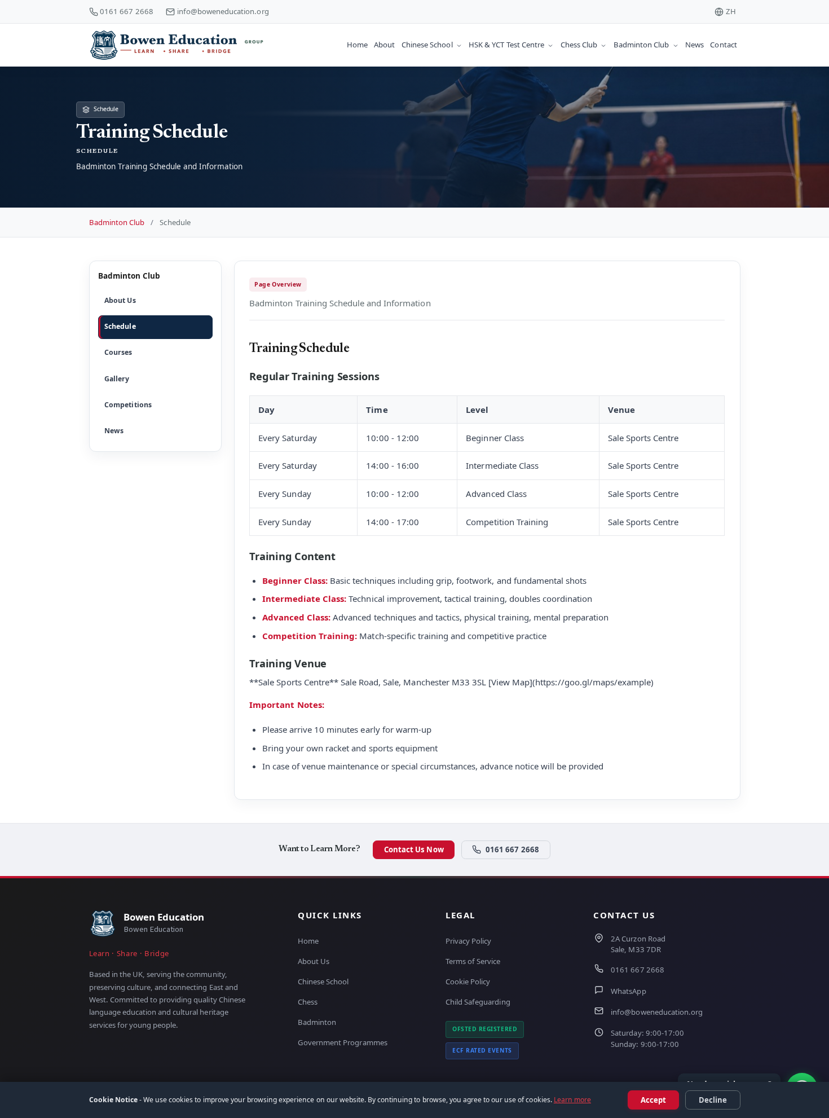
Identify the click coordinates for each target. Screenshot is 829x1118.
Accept (653, 1100)
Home (308, 941)
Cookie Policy (468, 981)
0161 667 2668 (126, 11)
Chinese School (323, 981)
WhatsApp (628, 991)
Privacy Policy (468, 941)
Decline (713, 1100)
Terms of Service (473, 961)
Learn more (572, 1099)
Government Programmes (342, 1042)
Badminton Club (116, 222)
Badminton (317, 1022)
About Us (313, 961)
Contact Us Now (414, 849)
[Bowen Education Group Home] (185, 45)
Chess (308, 1002)
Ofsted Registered (484, 1029)
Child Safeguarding (478, 1002)
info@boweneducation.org (223, 11)
